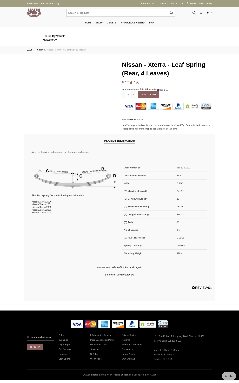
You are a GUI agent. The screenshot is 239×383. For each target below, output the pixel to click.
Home (88, 23)
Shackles (95, 349)
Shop (99, 23)
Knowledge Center (133, 23)
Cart (163, 3)
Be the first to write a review (119, 274)
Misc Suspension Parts (102, 340)
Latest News (128, 354)
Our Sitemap (128, 358)
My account (150, 3)
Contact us (176, 3)
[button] (167, 89)
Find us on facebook (200, 3)
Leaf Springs (65, 358)
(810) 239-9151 (173, 341)
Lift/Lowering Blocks (100, 335)
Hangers (63, 354)
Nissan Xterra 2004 (42, 212)
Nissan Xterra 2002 (42, 207)
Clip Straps (64, 344)
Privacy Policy (129, 335)
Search (171, 12)
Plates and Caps (98, 344)
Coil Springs (65, 349)
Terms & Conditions (132, 344)
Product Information (119, 141)
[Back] (29, 50)
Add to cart (148, 94)
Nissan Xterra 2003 (42, 210)
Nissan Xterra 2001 (42, 204)
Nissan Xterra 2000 (42, 201)
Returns (126, 340)
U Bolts (111, 23)
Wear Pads (96, 358)
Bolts (61, 335)
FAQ (151, 23)
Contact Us (127, 349)
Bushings (63, 340)
